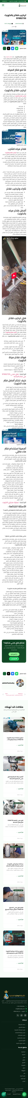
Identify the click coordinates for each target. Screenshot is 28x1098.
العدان (23, 1081)
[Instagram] (25, 1015)
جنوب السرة (22, 1076)
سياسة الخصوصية (17, 1094)
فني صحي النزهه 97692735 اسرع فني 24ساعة (15, 821)
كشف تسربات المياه (20, 1043)
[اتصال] (17, 1015)
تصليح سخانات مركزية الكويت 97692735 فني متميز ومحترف (14, 952)
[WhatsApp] (21, 1015)
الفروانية (23, 1065)
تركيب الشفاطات (21, 1035)
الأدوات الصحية (22, 1040)
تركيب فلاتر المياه (21, 1038)
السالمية (23, 1052)
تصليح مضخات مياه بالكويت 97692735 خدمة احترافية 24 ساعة (15, 739)
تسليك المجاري (22, 1027)
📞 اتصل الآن (14, 654)
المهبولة (23, 1070)
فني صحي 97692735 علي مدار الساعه (14, 375)
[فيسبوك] (12, 48)
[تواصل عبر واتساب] (24, 1094)
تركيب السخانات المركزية (20, 1030)
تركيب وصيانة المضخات (20, 1032)
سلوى (23, 1060)
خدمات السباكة (22, 1024)
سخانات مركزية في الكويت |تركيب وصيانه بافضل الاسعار (14, 865)
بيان (24, 1073)
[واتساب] (16, 48)
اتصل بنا (9, 1094)
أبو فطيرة (23, 1078)
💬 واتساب (14, 659)
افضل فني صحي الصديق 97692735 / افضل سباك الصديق (14, 908)
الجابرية (23, 1054)
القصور (23, 1062)
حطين (24, 1068)
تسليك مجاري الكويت (10, 502)
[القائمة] (3, 5)
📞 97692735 (5, 1)
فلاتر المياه (9, 57)
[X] (8, 48)
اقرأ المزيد (20, 745)
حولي (24, 1057)
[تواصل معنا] (4, 1094)
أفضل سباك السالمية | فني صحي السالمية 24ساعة (15, 778)
